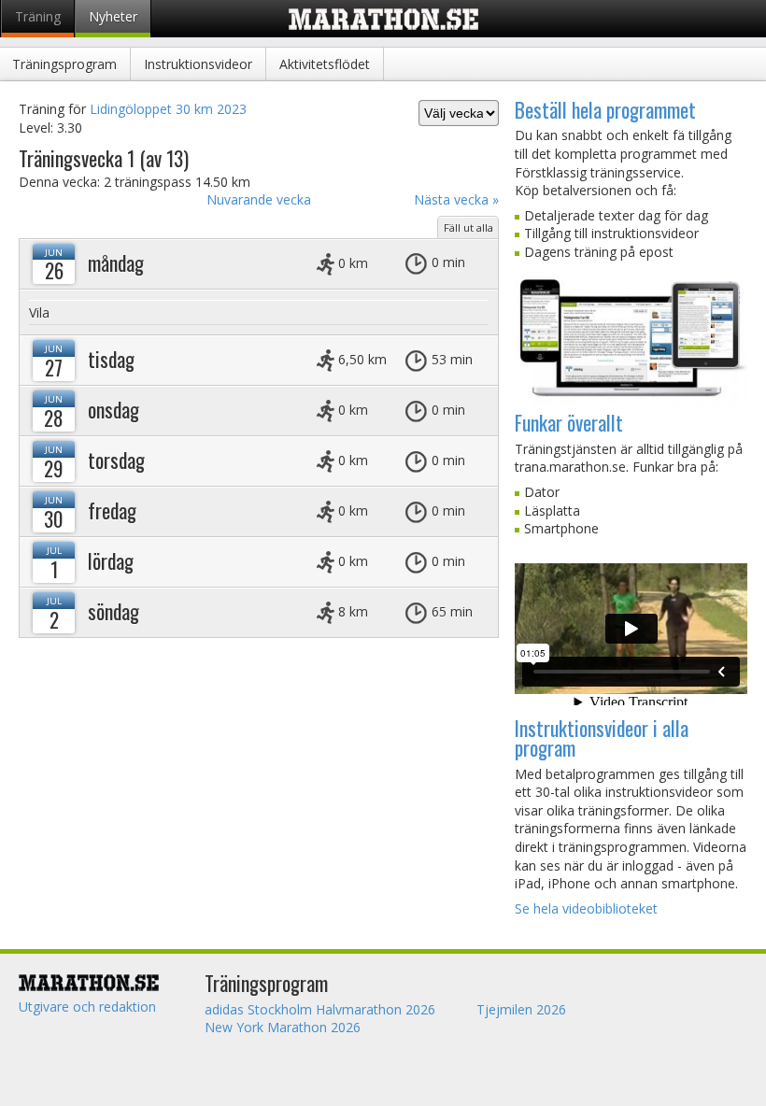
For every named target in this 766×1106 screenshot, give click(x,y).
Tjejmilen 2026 (521, 1009)
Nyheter (113, 16)
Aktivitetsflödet (324, 64)
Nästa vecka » (456, 199)
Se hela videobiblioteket (586, 908)
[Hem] (104, 982)
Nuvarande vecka (258, 199)
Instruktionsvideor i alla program (601, 737)
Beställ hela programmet (605, 109)
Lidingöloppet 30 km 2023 (168, 109)
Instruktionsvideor (198, 64)
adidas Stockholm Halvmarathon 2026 (320, 1009)
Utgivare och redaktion (87, 1006)
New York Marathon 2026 (283, 1027)
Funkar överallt (569, 422)
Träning (38, 16)
